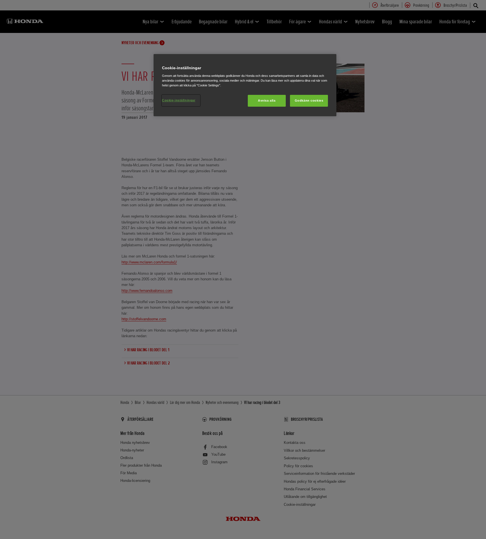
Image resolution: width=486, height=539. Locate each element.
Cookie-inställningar (178, 100)
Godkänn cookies (309, 100)
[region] (245, 85)
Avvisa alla (266, 100)
